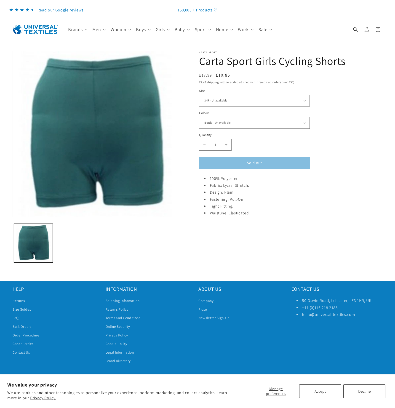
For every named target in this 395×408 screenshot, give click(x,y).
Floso (202, 309)
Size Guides (22, 309)
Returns (19, 300)
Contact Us (21, 352)
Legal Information (120, 352)
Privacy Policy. (43, 397)
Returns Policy (117, 309)
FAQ (16, 317)
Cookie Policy (117, 343)
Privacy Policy (117, 335)
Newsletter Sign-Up (214, 317)
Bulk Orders (22, 326)
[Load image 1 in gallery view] (33, 243)
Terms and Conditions (123, 317)
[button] (77, 29)
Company (206, 300)
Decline (364, 391)
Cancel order (23, 343)
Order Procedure (26, 335)
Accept (320, 391)
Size (202, 90)
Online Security (118, 326)
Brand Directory (118, 360)
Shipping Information (123, 300)
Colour (204, 113)
